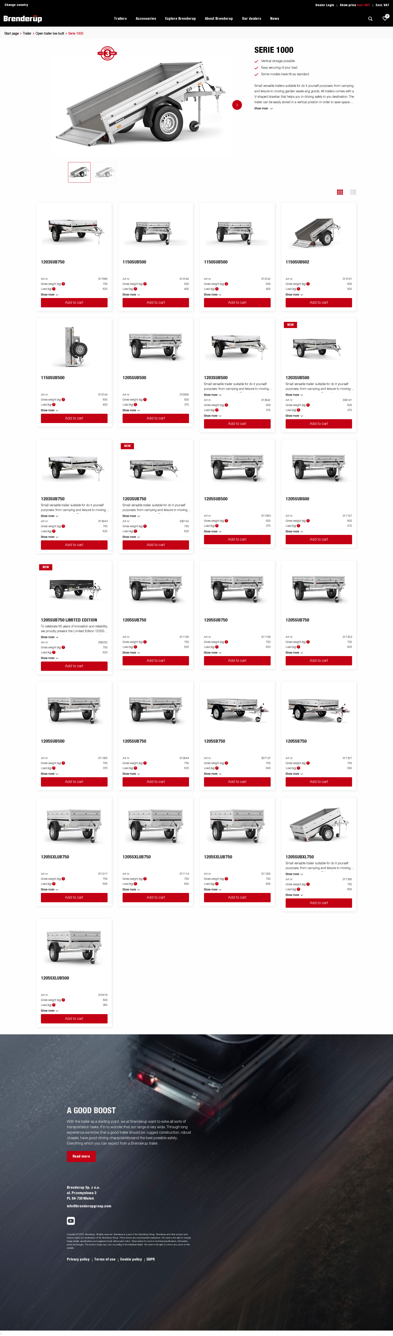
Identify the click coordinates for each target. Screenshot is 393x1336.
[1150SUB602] (319, 231)
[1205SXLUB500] (74, 947)
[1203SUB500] (237, 347)
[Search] (370, 19)
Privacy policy (79, 1259)
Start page (12, 33)
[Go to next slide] (237, 105)
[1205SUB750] (155, 589)
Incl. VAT (363, 5)
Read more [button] (81, 1156)
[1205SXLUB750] (74, 826)
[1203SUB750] (74, 231)
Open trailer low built (50, 33)
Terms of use (105, 1259)
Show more (47, 294)
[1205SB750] (237, 710)
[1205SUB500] (155, 347)
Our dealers (251, 18)
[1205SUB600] (319, 468)
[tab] (79, 172)
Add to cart (74, 303)
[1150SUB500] (155, 231)
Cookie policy (131, 1259)
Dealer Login (324, 5)
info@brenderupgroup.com (89, 1206)
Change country (16, 5)
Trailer (27, 33)
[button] (340, 192)
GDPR (150, 1259)
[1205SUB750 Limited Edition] (74, 589)
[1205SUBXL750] (319, 826)
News (274, 18)
